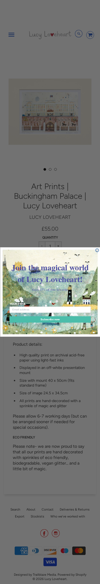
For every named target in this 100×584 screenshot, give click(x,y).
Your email (17, 303)
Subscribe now (50, 319)
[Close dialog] (97, 250)
